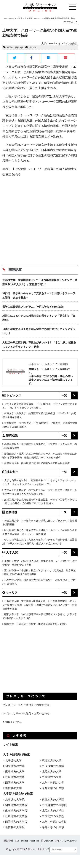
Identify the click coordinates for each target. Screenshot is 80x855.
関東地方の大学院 (16, 805)
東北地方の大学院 (53, 799)
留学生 (10, 47)
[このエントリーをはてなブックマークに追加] (49, 58)
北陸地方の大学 (51, 771)
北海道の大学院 (15, 799)
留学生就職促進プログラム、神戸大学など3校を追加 (33, 306)
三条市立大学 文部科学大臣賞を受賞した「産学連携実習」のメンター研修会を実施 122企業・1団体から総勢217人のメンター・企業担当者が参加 (39, 605)
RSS (17, 840)
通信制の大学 (13, 788)
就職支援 (19, 47)
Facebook (34, 840)
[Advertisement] (40, 219)
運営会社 (8, 840)
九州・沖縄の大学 (53, 782)
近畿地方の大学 (15, 777)
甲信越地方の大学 (53, 766)
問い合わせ (47, 840)
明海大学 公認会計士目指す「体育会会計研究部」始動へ (35, 624)
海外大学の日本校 (53, 788)
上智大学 (32, 47)
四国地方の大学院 (16, 821)
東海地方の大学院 (16, 810)
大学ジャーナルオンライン (39, 849)
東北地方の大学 (51, 760)
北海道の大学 (13, 760)
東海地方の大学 (15, 771)
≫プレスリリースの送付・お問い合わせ (26, 713)
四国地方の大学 (15, 782)
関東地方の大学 (15, 766)
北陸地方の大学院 (53, 810)
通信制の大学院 (15, 827)
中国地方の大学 (51, 777)
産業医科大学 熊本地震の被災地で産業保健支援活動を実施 (37, 463)
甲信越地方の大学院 (54, 805)
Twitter (24, 840)
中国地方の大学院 (53, 816)
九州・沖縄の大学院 (54, 821)
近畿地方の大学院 (16, 816)
